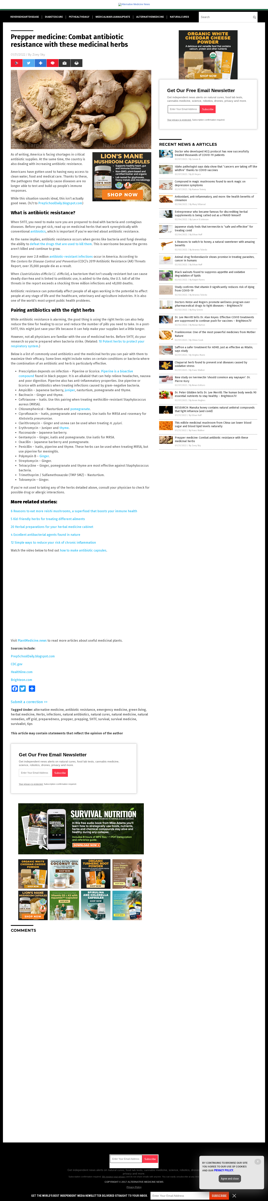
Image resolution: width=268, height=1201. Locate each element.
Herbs (40, 714)
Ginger (44, 456)
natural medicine (123, 714)
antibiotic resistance (80, 710)
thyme (64, 428)
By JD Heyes (195, 174)
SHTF (93, 719)
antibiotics (38, 231)
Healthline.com (22, 672)
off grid (31, 719)
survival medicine (123, 719)
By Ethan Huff (196, 234)
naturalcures (179, 17)
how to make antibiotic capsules (83, 550)
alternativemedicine (150, 17)
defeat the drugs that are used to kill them (61, 244)
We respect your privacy (114, 1176)
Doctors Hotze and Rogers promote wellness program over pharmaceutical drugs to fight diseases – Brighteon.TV (212, 303)
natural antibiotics (76, 714)
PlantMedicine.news (32, 640)
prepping (81, 719)
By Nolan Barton (197, 325)
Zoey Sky (38, 54)
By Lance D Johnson (199, 219)
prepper (67, 719)
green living (137, 710)
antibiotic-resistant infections (71, 256)
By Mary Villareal (198, 204)
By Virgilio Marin (197, 355)
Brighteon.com (21, 680)
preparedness (48, 719)
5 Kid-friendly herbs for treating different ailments (48, 519)
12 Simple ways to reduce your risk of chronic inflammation (53, 542)
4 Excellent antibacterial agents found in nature (45, 535)
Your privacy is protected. (31, 784)
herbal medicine (23, 714)
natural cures (100, 714)
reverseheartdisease (24, 17)
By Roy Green (196, 310)
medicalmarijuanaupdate (113, 17)
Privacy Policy (134, 1187)
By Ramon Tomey (197, 189)
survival (103, 719)
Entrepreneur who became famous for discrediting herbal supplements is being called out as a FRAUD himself (211, 213)
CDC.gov (16, 664)
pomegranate (80, 409)
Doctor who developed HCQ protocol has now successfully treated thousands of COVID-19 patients (212, 153)
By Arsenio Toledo (198, 249)
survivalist (18, 724)
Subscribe (219, 1196)
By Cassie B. (195, 159)
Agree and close (230, 1178)
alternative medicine (49, 710)
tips (30, 724)
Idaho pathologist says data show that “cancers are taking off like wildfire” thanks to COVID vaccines (216, 168)
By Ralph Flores (197, 279)
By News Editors (197, 385)
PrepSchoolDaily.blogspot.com (60, 203)
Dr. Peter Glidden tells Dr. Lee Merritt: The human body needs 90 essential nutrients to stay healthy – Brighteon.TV (215, 394)
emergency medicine (112, 710)
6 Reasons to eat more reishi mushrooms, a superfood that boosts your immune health (74, 511)
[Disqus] (81, 985)
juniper (70, 390)
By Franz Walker (197, 370)
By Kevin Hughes (197, 400)
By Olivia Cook (196, 340)
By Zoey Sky (195, 445)
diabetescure (54, 17)
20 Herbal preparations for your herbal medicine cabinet (52, 527)
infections (53, 714)
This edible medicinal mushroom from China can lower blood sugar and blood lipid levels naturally (213, 424)
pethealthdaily (79, 17)
